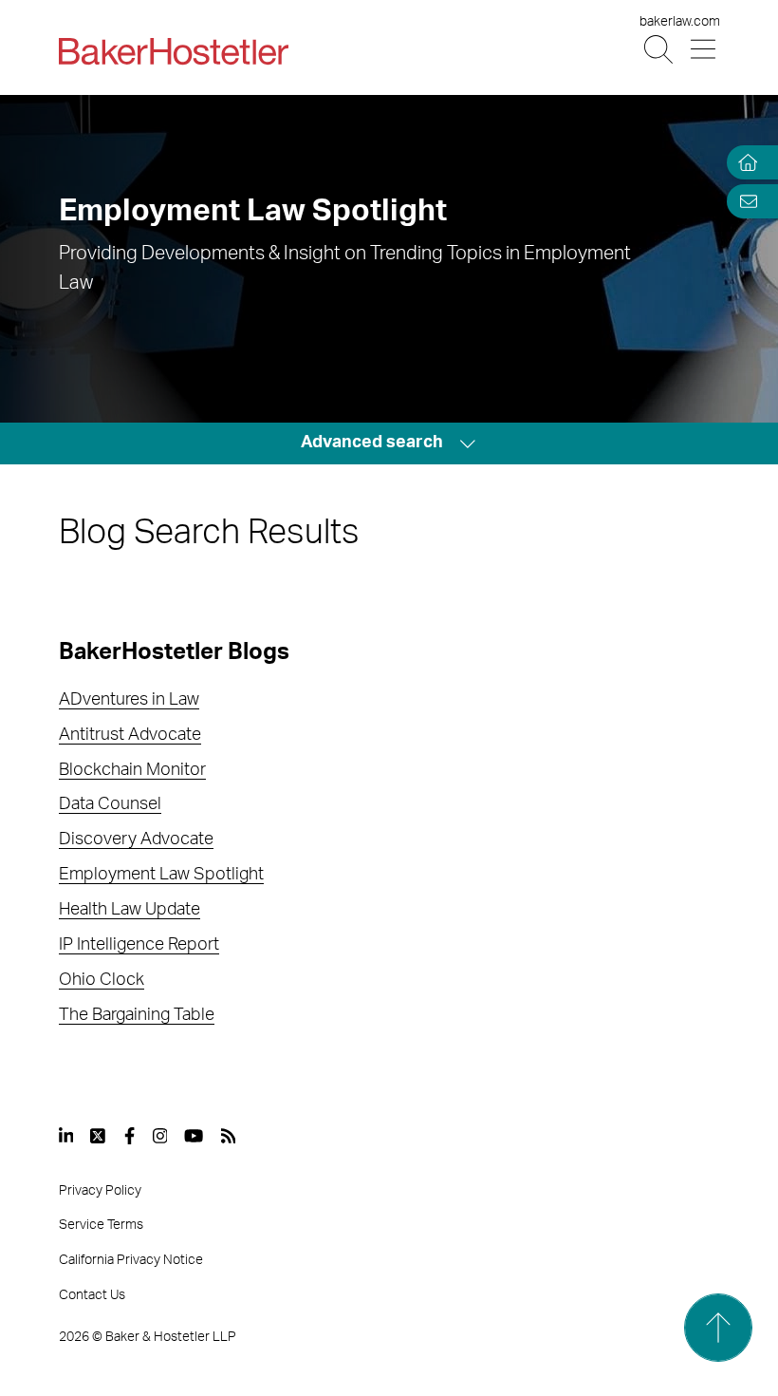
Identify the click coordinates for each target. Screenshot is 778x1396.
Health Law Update (129, 909)
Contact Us (92, 1295)
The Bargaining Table (136, 1015)
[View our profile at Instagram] (160, 1135)
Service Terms (101, 1225)
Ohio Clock (101, 980)
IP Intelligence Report (139, 944)
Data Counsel (110, 804)
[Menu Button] (704, 50)
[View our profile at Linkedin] (66, 1135)
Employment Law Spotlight (161, 874)
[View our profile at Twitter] (98, 1135)
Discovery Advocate (136, 839)
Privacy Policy (100, 1191)
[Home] (744, 162)
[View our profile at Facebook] (129, 1135)
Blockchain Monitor (132, 770)
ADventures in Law (129, 699)
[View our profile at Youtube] (193, 1135)
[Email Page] (744, 200)
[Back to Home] (173, 51)
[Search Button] (660, 50)
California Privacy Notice (131, 1260)
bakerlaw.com (679, 21)
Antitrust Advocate (130, 735)
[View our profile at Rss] (228, 1135)
